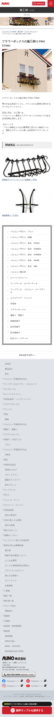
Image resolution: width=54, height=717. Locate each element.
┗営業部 (6, 616)
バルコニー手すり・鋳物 (21, 237)
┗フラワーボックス (11, 404)
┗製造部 (6, 631)
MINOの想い (10, 641)
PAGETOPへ (27, 355)
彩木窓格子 (15, 327)
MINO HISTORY (12, 646)
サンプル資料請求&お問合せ (17, 565)
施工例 (8, 550)
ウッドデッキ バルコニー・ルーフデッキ (27, 290)
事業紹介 (9, 611)
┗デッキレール (9, 389)
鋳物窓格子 (15, 321)
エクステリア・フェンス (21, 298)
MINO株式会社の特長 (14, 651)
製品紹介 (9, 369)
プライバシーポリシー (14, 570)
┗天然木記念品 (9, 465)
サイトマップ (10, 580)
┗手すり (6, 495)
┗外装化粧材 (8, 510)
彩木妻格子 (15, 333)
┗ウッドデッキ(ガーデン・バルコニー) (19, 384)
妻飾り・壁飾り (17, 315)
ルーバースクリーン (19, 278)
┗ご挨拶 (6, 591)
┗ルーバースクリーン (11, 394)
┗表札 (5, 459)
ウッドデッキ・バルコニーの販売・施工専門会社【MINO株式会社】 (24, 696)
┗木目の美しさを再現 (11, 520)
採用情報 (9, 636)
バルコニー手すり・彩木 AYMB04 (25, 249)
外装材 (13, 304)
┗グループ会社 (9, 606)
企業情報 (9, 586)
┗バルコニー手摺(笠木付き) (14, 379)
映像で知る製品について (15, 555)
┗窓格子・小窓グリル (11, 439)
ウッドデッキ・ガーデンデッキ (24, 283)
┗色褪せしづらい (10, 535)
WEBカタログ (11, 470)
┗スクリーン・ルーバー (12, 505)
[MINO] (5, 3)
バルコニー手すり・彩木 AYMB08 (25, 255)
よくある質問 (10, 560)
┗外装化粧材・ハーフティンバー (16, 399)
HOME (8, 364)
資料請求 (40, 3)
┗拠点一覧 (7, 596)
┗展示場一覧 (8, 601)
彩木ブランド (10, 485)
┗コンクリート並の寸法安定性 (15, 540)
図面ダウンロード (12, 480)
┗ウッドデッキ (9, 490)
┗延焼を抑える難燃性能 (12, 545)
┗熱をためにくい (10, 530)
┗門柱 (5, 414)
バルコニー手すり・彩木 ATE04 (24, 243)
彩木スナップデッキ (19, 338)
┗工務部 (6, 621)
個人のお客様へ (11, 575)
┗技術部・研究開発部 (11, 626)
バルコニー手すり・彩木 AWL (24, 266)
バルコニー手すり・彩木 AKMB (24, 260)
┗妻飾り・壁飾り (10, 429)
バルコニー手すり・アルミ (22, 232)
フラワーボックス (18, 310)
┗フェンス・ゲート (11, 500)
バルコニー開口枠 (18, 272)
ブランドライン (11, 475)
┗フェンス (7, 409)
